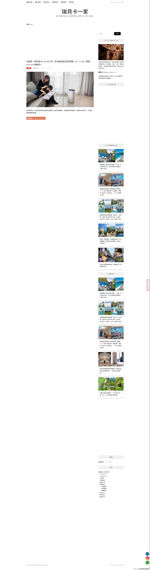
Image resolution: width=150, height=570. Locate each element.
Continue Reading (38, 118)
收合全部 (106, 472)
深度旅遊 (102, 480)
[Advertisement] (60, 46)
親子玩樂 (102, 494)
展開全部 (100, 472)
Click (148, 285)
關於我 (71, 2)
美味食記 (55, 2)
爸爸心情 (102, 482)
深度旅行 (64, 2)
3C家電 (28, 68)
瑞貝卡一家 (75, 12)
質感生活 (102, 496)
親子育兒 (38, 2)
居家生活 (47, 2)
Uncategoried (103, 474)
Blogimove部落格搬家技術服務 (141, 569)
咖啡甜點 (103, 486)
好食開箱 (103, 488)
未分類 (102, 478)
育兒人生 (102, 492)
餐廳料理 (103, 490)
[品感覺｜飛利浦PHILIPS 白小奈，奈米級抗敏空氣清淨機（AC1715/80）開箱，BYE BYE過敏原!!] (60, 89)
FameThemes (121, 565)
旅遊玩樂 (29, 2)
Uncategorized (103, 476)
